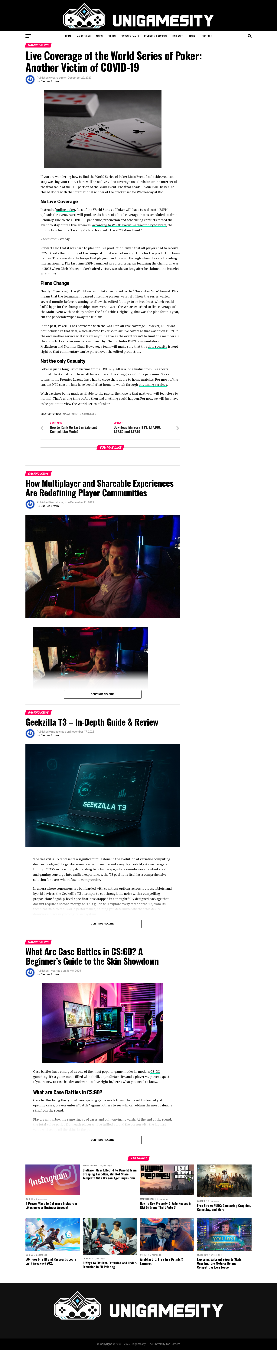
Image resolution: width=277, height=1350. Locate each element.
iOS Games (177, 36)
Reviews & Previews (155, 36)
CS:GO (155, 1071)
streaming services (153, 384)
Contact (207, 36)
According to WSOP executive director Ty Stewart (129, 225)
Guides (112, 36)
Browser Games (130, 36)
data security (157, 346)
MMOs (99, 36)
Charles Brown (50, 81)
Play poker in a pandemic (80, 414)
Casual (192, 36)
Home (68, 36)
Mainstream (84, 36)
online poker (65, 209)
